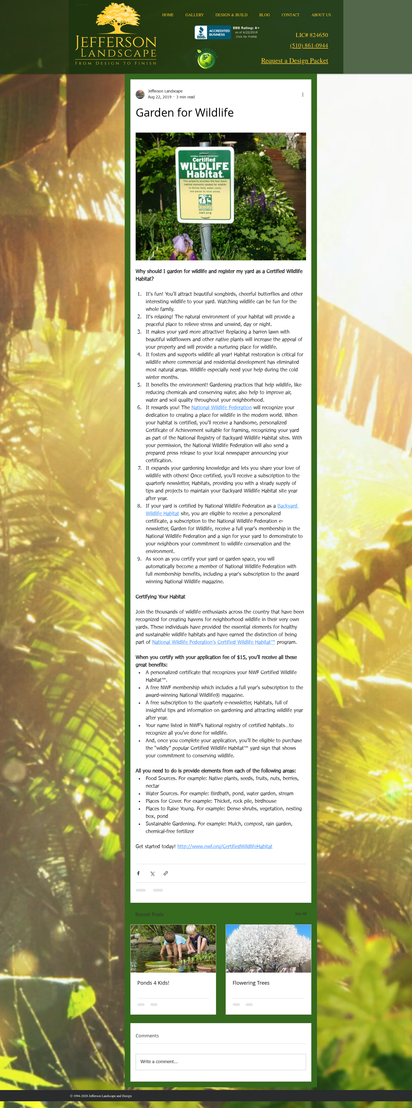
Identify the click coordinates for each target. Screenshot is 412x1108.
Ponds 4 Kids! (153, 982)
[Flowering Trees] (268, 949)
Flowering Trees (251, 982)
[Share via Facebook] (138, 873)
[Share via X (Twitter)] (152, 873)
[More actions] (302, 94)
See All (300, 914)
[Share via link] (165, 873)
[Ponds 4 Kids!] (173, 949)
